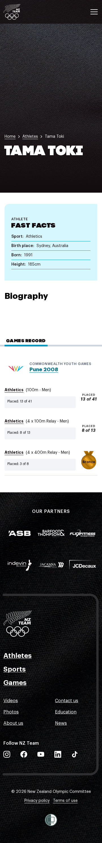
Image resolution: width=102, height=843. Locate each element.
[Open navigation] (94, 11)
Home (10, 137)
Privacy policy (37, 801)
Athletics (14, 390)
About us (13, 723)
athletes (30, 137)
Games (15, 682)
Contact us (66, 701)
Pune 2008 (43, 369)
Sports (14, 669)
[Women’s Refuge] (51, 820)
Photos (11, 712)
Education (65, 712)
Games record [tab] (26, 341)
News (61, 723)
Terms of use (65, 801)
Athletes (17, 655)
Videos (10, 701)
